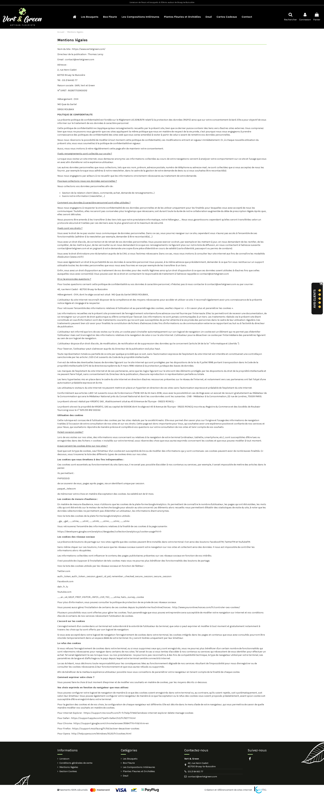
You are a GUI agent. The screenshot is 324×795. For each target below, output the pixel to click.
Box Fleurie (129, 762)
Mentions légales (68, 767)
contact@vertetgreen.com (202, 776)
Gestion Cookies (68, 771)
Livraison (64, 758)
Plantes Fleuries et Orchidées (139, 771)
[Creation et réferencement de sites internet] (260, 790)
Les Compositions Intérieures (139, 767)
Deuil (125, 775)
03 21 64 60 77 (195, 771)
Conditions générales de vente (75, 762)
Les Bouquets (130, 758)
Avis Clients (314, 298)
